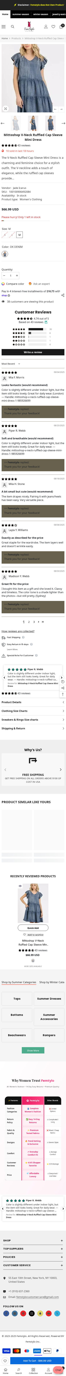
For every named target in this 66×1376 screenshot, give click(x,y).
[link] (33, 769)
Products (16, 38)
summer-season (20, 14)
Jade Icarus (19, 188)
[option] (33, 78)
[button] (55, 109)
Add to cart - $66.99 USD (37, 1360)
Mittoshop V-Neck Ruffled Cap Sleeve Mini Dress (33, 943)
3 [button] (34, 622)
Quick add (33, 928)
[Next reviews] (62, 678)
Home (5, 14)
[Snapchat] (40, 1313)
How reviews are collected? (18, 631)
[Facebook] (6, 1313)
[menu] (3, 27)
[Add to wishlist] (5, 1360)
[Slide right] (60, 769)
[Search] (13, 27)
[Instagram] (15, 1313)
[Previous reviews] (4, 678)
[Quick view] (20, 886)
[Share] (62, 295)
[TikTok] (32, 1313)
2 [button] (29, 622)
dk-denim (33, 960)
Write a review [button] (33, 352)
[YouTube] (49, 1313)
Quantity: (7, 269)
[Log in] (46, 26)
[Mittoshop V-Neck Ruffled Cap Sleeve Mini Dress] (33, 903)
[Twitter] (57, 1313)
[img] (9, 372)
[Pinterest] (23, 1313)
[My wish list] (53, 26)
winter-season (40, 14)
